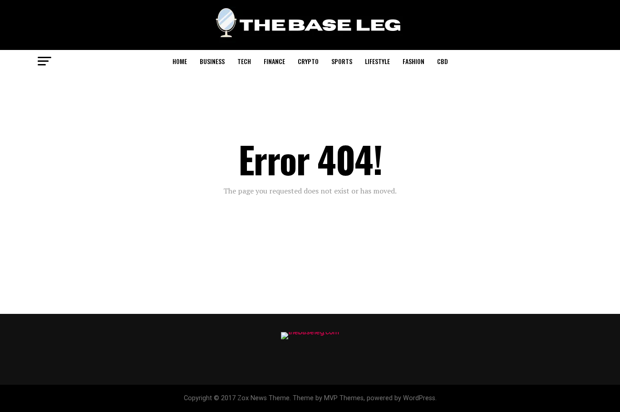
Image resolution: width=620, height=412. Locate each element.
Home (179, 61)
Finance (274, 61)
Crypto (308, 61)
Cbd (442, 61)
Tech (244, 61)
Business (212, 61)
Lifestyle (377, 61)
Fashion (413, 61)
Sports (341, 61)
